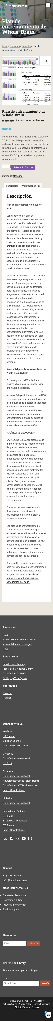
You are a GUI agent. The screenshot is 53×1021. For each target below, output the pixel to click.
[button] (46, 61)
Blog (5, 649)
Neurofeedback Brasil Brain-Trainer (21, 780)
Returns (7, 697)
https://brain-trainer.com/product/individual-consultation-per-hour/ (22, 578)
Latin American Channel (15, 745)
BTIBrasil (7, 763)
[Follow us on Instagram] (30, 838)
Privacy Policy (24, 1004)
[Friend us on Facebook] (11, 838)
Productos (15, 46)
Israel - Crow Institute (14, 790)
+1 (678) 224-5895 (12, 875)
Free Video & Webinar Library (18, 668)
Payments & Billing (13, 900)
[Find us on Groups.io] (17, 838)
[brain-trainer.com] (14, 4)
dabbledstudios (10, 1004)
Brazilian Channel (12, 740)
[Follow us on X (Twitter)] (5, 838)
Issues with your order (14, 904)
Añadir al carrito (23, 167)
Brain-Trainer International (16, 758)
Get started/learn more (14, 895)
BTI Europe (8, 825)
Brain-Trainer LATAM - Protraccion (20, 785)
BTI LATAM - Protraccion (15, 820)
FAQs (5, 635)
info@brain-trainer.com (15, 880)
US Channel (9, 736)
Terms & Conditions (41, 1004)
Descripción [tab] (12, 186)
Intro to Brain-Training (14, 664)
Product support (11, 909)
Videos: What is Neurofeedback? (20, 639)
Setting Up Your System (15, 678)
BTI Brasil (8, 816)
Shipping (7, 693)
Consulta (26, 46)
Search (6, 978)
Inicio (5, 46)
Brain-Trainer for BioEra (15, 673)
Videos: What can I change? (17, 644)
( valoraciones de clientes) (29, 120)
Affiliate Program (22, 1007)
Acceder (35, 1007)
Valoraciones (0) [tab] (31, 186)
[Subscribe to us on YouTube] (23, 838)
